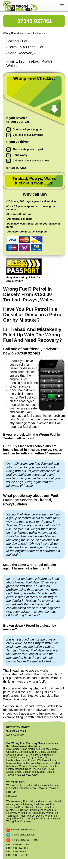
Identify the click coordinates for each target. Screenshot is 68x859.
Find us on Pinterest (22, 829)
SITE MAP (12, 792)
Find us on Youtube (17, 844)
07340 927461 (34, 21)
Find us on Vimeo (16, 851)
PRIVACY (12, 796)
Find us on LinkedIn (17, 855)
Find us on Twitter (17, 848)
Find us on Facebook (22, 835)
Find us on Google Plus (24, 840)
